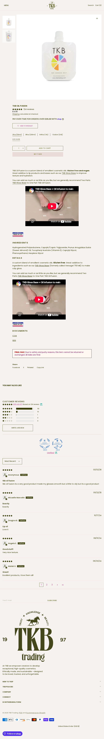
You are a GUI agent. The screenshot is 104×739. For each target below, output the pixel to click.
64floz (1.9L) (43, 135)
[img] (8, 470)
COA (14, 335)
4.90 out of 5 (17, 404)
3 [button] (52, 584)
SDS (14, 340)
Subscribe (52, 600)
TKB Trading (13, 713)
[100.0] (45, 444)
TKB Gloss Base (69, 173)
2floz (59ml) (17, 135)
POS (20, 713)
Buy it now (38, 154)
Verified (50, 452)
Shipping (15, 114)
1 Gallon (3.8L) (57, 135)
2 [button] (46, 584)
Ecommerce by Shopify (35, 713)
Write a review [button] (17, 428)
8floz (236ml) (30, 135)
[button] (4, 5)
